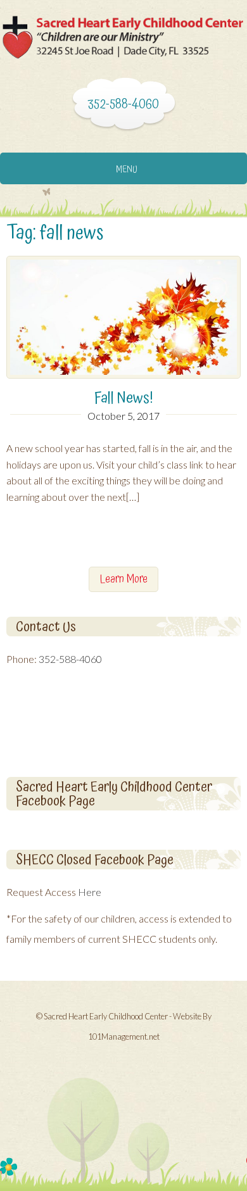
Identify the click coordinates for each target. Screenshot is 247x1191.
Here (89, 892)
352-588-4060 (70, 659)
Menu (126, 170)
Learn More (123, 579)
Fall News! (123, 398)
